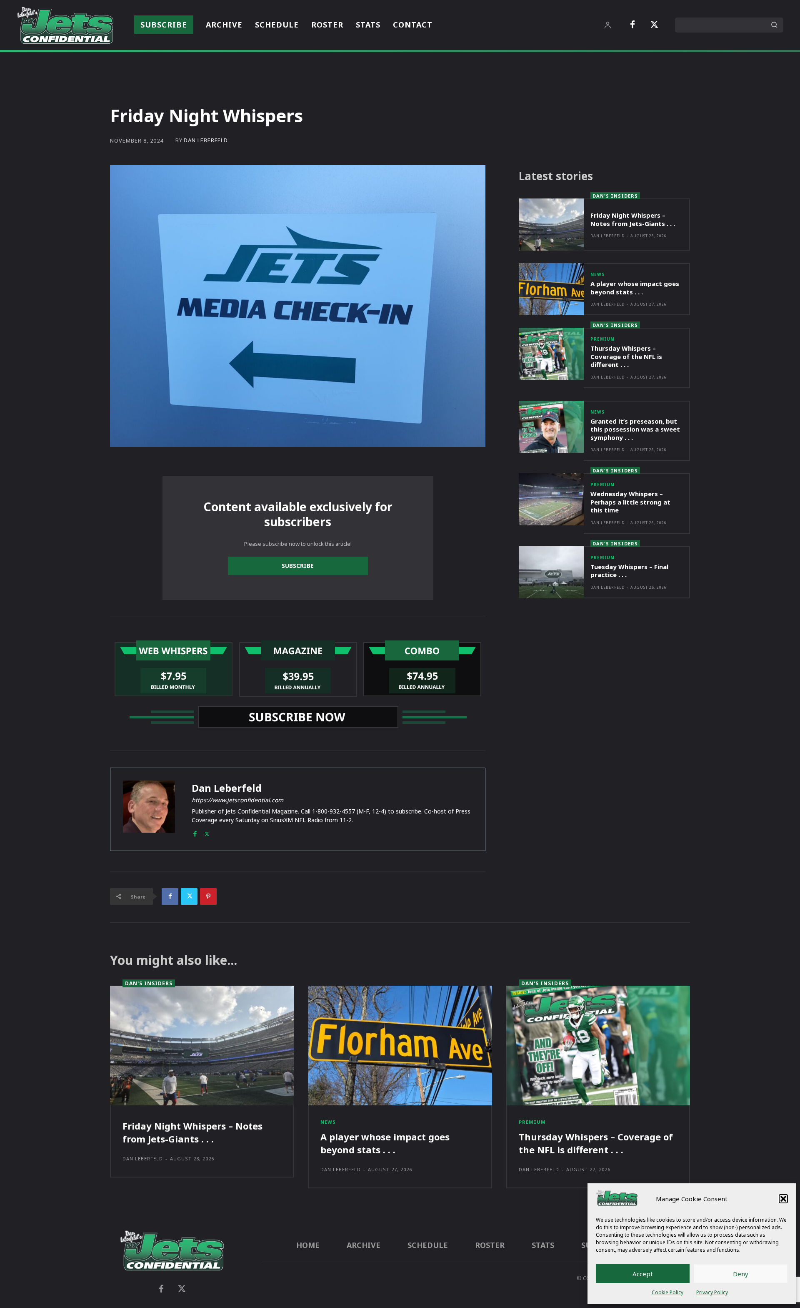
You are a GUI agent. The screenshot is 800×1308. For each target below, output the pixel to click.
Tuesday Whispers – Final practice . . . (629, 570)
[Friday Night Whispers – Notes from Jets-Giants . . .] (551, 224)
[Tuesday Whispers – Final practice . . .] (551, 572)
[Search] (774, 25)
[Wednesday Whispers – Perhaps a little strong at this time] (551, 499)
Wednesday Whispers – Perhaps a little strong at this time (630, 502)
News (597, 274)
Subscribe (298, 566)
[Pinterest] (208, 896)
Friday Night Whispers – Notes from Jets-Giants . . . (632, 219)
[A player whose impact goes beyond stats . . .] (551, 289)
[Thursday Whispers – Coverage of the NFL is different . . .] (551, 354)
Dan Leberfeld (206, 140)
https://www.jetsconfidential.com (237, 800)
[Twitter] (654, 25)
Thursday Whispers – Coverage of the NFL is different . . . (626, 356)
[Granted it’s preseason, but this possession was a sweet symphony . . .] (551, 427)
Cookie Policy (667, 1292)
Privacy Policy (712, 1292)
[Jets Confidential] (65, 25)
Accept (642, 1274)
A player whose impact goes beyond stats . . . (634, 287)
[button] (783, 1199)
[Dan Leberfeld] (149, 809)
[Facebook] (632, 25)
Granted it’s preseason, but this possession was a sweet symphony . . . (635, 429)
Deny (740, 1274)
